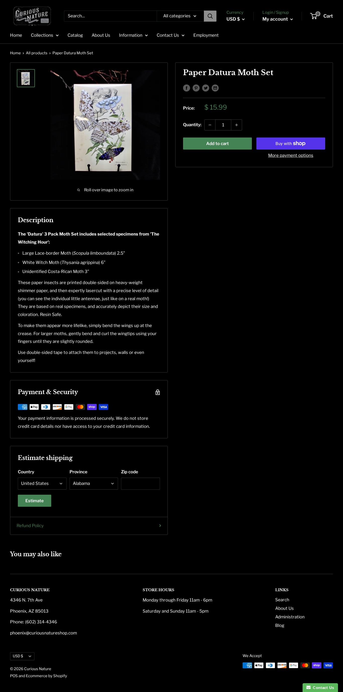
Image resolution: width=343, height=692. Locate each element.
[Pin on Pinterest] (196, 88)
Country (26, 471)
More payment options (290, 155)
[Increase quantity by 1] (236, 125)
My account (275, 19)
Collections (42, 35)
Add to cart (217, 143)
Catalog (75, 35)
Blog (279, 625)
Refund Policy (30, 525)
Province (78, 471)
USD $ (18, 656)
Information (130, 35)
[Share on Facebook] (186, 88)
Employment (206, 35)
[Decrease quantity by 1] (210, 125)
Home (16, 35)
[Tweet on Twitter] (205, 88)
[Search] (210, 16)
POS (14, 676)
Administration (290, 616)
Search (282, 599)
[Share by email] (215, 88)
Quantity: (192, 124)
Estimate (34, 500)
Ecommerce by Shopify (46, 676)
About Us (101, 35)
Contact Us (168, 35)
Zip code (129, 471)
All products (36, 53)
